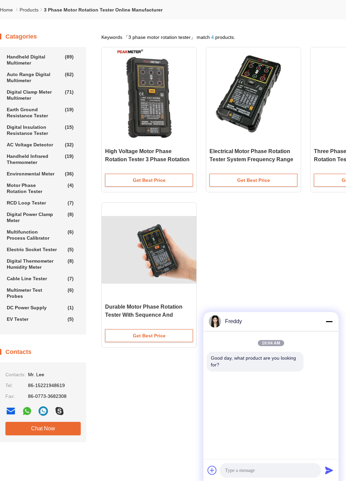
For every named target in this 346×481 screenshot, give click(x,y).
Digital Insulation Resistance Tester (40, 130)
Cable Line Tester (40, 278)
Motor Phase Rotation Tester (40, 188)
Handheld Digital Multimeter (40, 60)
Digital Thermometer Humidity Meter (40, 264)
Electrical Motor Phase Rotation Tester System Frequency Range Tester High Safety (251, 159)
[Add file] (212, 470)
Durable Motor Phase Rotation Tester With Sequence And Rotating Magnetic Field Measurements (143, 315)
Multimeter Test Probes (40, 293)
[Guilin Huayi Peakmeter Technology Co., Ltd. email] (10, 411)
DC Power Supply (40, 307)
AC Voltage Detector (40, 144)
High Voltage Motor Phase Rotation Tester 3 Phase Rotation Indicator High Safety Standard (147, 159)
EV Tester (40, 319)
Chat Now (43, 428)
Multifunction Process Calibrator (40, 235)
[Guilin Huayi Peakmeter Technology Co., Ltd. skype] (59, 411)
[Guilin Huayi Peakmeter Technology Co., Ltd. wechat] (43, 411)
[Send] (329, 470)
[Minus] (329, 321)
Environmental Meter (40, 173)
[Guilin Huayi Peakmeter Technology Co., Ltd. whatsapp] (27, 411)
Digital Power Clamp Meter (40, 217)
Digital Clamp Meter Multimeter (40, 95)
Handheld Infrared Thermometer (40, 159)
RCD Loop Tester (40, 203)
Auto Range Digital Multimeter (40, 77)
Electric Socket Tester (40, 249)
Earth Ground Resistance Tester (40, 112)
